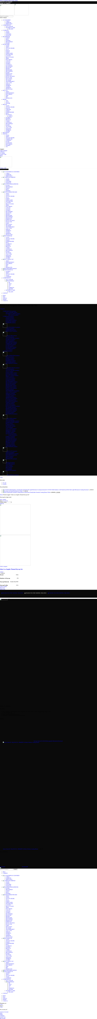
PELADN (11, 29)
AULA (7, 49)
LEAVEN (8, 62)
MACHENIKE (9, 66)
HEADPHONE (6, 36)
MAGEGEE (8, 67)
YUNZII (8, 86)
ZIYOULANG (9, 89)
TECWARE (8, 80)
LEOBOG (8, 63)
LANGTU (8, 61)
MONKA (8, 68)
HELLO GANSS (10, 57)
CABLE (8, 21)
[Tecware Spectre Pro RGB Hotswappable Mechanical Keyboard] (18, 741)
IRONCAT (8, 119)
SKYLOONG (9, 79)
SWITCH (5, 134)
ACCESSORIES (7, 20)
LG (9, 286)
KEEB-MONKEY (10, 93)
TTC (7, 146)
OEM (7, 95)
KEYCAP (5, 90)
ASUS (7, 102)
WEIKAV (8, 84)
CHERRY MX (9, 139)
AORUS (10, 116)
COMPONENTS (7, 25)
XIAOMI (8, 103)
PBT (7, 96)
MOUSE (5, 104)
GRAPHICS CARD (10, 27)
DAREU (8, 32)
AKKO (7, 47)
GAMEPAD (6, 30)
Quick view (2, 589)
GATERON (8, 140)
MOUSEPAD (6, 132)
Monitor (4, 99)
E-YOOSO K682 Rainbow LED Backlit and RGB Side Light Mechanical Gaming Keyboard (67, 489)
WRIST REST (9, 23)
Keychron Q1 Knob (18, 491)
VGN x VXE (9, 82)
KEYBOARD (6, 44)
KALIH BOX (9, 142)
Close (1, 477)
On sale (4, 482)
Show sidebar (3, 499)
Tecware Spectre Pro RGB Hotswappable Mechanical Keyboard (48, 741)
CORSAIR (8, 109)
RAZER (8, 43)
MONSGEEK (9, 70)
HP (9, 282)
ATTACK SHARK (10, 48)
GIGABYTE (9, 114)
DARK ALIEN (9, 53)
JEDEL (7, 58)
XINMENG (8, 85)
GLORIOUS (9, 117)
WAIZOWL (8, 128)
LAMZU (8, 121)
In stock (4, 484)
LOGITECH (9, 64)
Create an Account (4, 1012)
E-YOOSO (8, 55)
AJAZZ (7, 31)
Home (1, 494)
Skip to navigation (4, 0)
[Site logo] (7, 14)
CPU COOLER (9, 26)
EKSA (7, 39)
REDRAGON (9, 73)
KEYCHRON (9, 59)
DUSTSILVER (9, 54)
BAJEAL (8, 50)
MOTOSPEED (9, 41)
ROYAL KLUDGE (10, 76)
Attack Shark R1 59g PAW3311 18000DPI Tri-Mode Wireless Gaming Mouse (20, 849)
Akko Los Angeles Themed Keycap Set (11, 569)
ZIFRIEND (8, 87)
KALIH (7, 141)
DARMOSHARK (10, 112)
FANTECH (8, 35)
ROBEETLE (9, 75)
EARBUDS (8, 22)
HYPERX (8, 40)
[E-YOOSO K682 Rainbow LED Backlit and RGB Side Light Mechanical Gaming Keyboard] (24, 489)
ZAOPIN (8, 131)
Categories (2, 308)
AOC (7, 100)
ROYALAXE (9, 77)
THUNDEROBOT (10, 81)
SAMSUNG (11, 287)
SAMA (7, 223)
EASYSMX (8, 34)
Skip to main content (13, 0)
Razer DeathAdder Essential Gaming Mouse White (38, 492)
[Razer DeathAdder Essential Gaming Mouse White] (15, 492)
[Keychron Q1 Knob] (8, 491)
